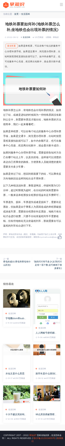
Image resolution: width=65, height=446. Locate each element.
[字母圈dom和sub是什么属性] (16, 298)
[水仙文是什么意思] (16, 349)
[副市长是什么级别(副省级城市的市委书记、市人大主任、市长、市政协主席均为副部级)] (46, 349)
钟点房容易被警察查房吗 (46, 414)
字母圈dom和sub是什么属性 (16, 318)
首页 (16, 14)
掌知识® (32, 435)
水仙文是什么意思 (15, 373)
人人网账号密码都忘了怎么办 (46, 333)
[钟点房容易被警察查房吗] (46, 393)
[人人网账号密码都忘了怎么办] (46, 306)
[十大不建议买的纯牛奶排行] (16, 394)
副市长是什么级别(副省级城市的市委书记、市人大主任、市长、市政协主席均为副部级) (47, 373)
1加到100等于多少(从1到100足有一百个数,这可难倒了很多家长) (48, 265)
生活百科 (25, 14)
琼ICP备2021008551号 (44, 438)
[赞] (60, 237)
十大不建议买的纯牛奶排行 (16, 414)
